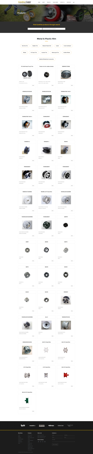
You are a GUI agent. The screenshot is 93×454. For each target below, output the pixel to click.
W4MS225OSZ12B (46, 91)
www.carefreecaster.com (42, 436)
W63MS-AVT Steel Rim (46, 191)
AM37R (66, 216)
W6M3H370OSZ (66, 317)
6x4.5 (46, 317)
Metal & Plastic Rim (47, 45)
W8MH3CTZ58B (66, 66)
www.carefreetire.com (41, 437)
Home (39, 2)
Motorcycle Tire (55, 52)
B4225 (27, 292)
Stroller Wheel (67, 52)
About (43, 2)
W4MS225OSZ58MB (66, 191)
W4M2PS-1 (46, 141)
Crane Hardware (67, 45)
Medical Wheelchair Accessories (46, 59)
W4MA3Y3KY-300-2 (27, 116)
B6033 (46, 267)
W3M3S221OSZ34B (27, 91)
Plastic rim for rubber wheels (46, 66)
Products (49, 2)
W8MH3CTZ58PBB (27, 191)
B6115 (27, 267)
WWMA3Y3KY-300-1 (66, 91)
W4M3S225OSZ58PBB (27, 216)
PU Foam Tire (34, 52)
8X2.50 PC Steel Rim (27, 392)
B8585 (46, 241)
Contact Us (62, 2)
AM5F (27, 241)
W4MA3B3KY (46, 166)
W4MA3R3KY (46, 116)
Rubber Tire (35, 45)
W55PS (66, 141)
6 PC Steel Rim (27, 367)
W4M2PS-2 (27, 141)
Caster (57, 45)
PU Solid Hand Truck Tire (27, 66)
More (33, 85)
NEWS (19, 443)
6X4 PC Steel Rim (66, 342)
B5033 (65, 267)
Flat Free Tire (25, 45)
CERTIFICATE (69, 2)
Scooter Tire (44, 52)
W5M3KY (66, 292)
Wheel (24, 52)
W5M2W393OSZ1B (27, 342)
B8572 (65, 241)
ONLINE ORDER (55, 2)
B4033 (46, 292)
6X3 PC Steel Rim (46, 342)
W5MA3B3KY (66, 116)
